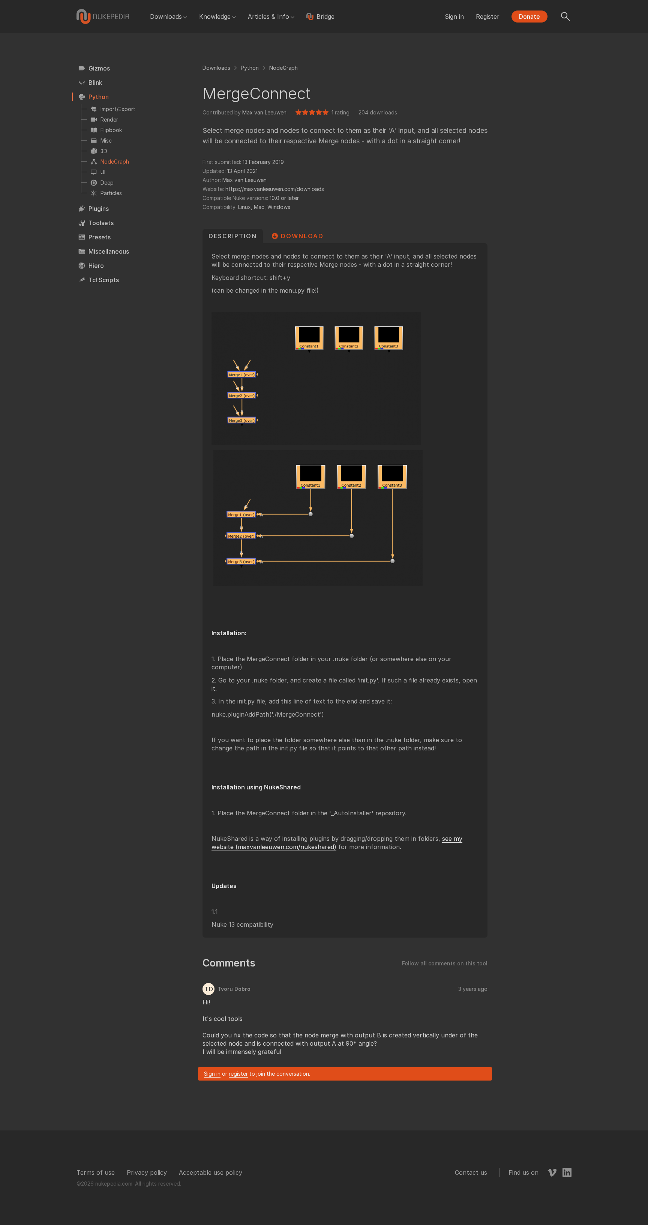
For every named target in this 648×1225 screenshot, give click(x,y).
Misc (106, 140)
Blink (95, 82)
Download (302, 236)
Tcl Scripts (103, 280)
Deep (107, 182)
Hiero (96, 265)
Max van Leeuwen (264, 112)
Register (488, 16)
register (238, 1073)
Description (232, 236)
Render (109, 119)
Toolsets (101, 223)
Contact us (471, 1172)
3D (103, 151)
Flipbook (111, 130)
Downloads (166, 16)
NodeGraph (114, 161)
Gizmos (99, 68)
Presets (99, 237)
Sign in (454, 16)
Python (98, 97)
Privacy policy (147, 1172)
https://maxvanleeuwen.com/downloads (274, 189)
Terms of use (95, 1172)
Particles (111, 193)
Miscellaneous (108, 251)
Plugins (98, 208)
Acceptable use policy (210, 1172)
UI (102, 172)
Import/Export (117, 109)
